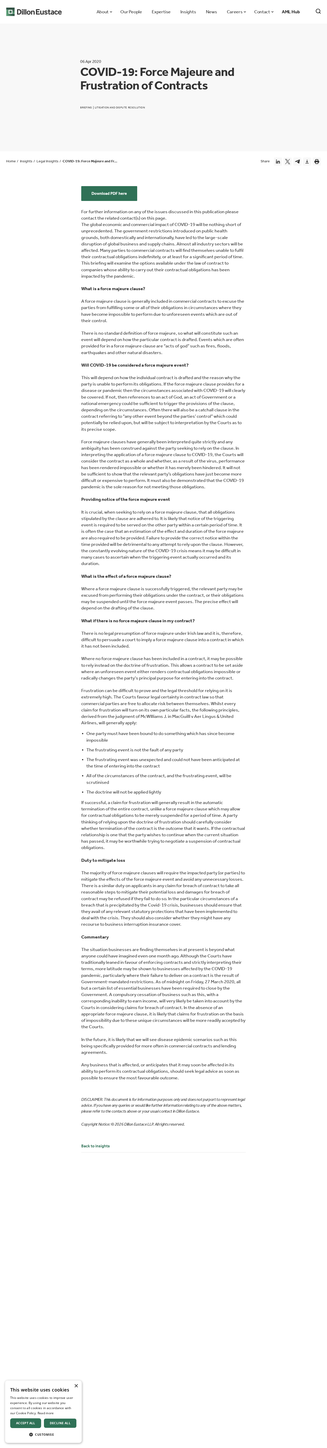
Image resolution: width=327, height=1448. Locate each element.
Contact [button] (262, 12)
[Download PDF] (307, 161)
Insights (188, 12)
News (211, 12)
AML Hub (291, 12)
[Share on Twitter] (288, 161)
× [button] (76, 1386)
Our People (131, 12)
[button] (43, 1434)
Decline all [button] (60, 1423)
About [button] (103, 12)
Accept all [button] (25, 1423)
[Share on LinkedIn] (278, 161)
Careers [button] (234, 12)
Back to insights (95, 1146)
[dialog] (43, 1412)
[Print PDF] (317, 161)
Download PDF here (109, 193)
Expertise (161, 12)
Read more (46, 1413)
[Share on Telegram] (297, 161)
